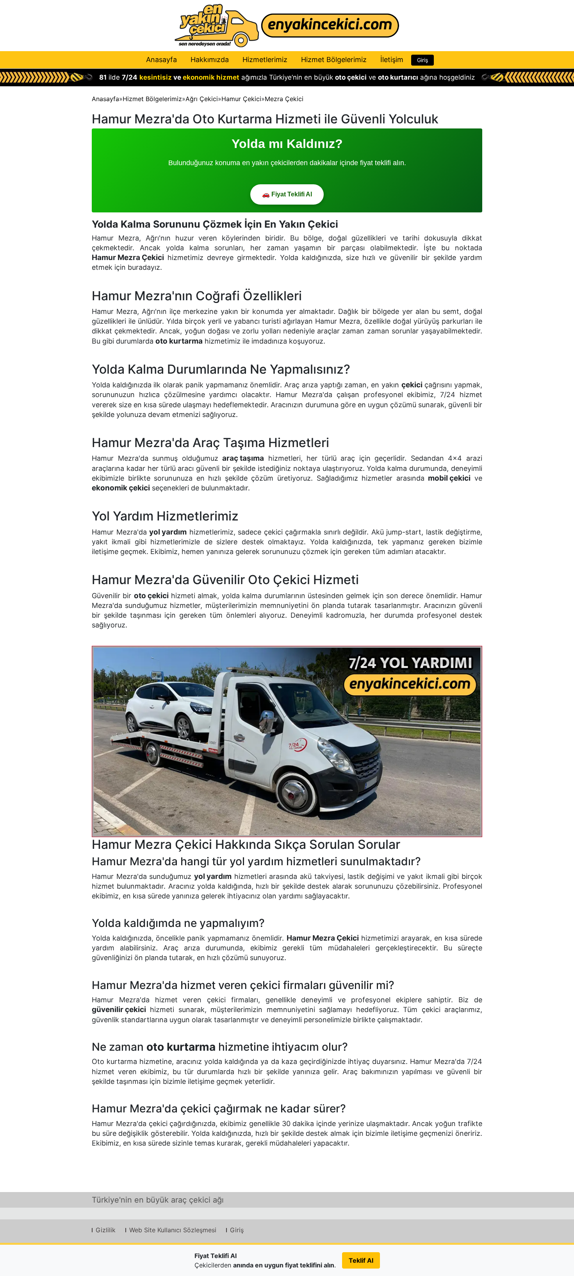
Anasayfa (161, 59)
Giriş (422, 60)
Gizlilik (106, 1230)
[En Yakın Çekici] (287, 25)
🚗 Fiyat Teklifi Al (287, 194)
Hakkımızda (210, 59)
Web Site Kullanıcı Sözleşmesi (172, 1230)
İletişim (391, 59)
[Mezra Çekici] (287, 741)
